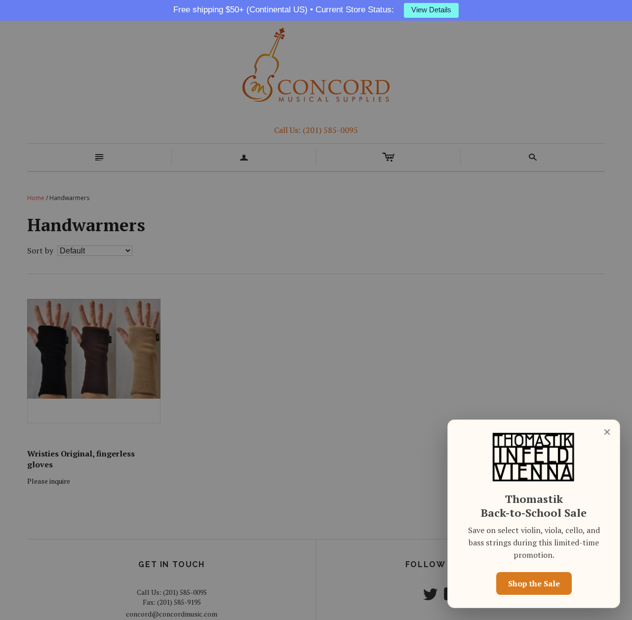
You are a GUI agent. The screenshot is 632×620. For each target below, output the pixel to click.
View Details (431, 10)
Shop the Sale (534, 583)
